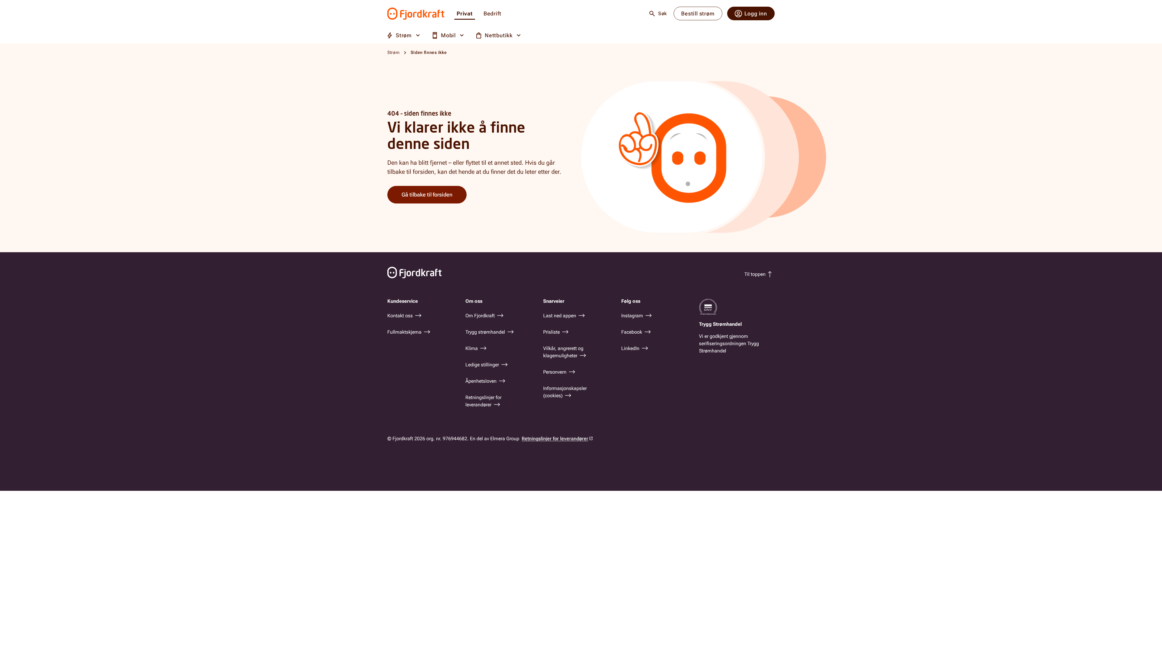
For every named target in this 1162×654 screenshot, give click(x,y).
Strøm (393, 52)
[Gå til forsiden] (416, 14)
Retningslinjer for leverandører (555, 438)
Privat (465, 14)
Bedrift (492, 14)
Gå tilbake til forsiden (427, 194)
